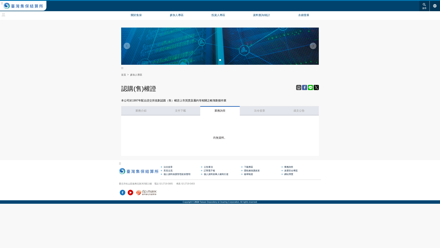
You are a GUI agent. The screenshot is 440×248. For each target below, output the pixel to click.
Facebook (122, 192)
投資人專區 (218, 15)
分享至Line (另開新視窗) (310, 87)
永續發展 (303, 15)
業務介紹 (140, 110)
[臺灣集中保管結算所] (139, 170)
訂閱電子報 (209, 170)
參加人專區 (177, 15)
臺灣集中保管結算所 (23, 6)
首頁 (123, 74)
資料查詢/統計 (261, 15)
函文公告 (299, 110)
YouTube (130, 192)
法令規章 (259, 110)
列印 (298, 87)
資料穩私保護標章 (146, 192)
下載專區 (248, 167)
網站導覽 (3, 14)
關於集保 (136, 15)
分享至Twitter (316, 87)
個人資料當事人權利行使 (216, 174)
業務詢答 (220, 110)
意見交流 (168, 170)
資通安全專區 (291, 170)
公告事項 (208, 167)
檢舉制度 (248, 174)
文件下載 (180, 110)
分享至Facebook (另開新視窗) (304, 87)
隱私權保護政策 (252, 170)
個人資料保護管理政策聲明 (177, 174)
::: (2, 3)
